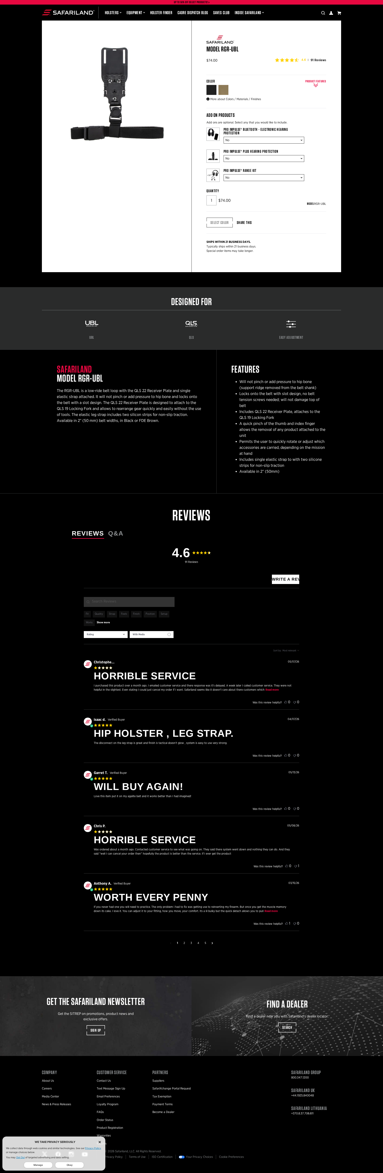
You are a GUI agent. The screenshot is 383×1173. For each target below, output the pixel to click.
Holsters (112, 12)
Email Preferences (108, 1096)
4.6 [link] (303, 60)
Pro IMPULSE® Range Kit (240, 170)
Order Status (105, 1120)
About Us (48, 1080)
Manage (38, 1164)
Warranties (104, 1135)
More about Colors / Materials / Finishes (235, 99)
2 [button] (184, 943)
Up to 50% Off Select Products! (191, 2)
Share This (244, 222)
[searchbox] (129, 602)
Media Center (50, 1096)
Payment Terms (162, 1104)
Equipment (134, 12)
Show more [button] (103, 622)
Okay (70, 1164)
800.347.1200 (300, 1077)
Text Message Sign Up (111, 1088)
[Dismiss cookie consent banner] (99, 1142)
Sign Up (96, 1030)
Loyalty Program (107, 1104)
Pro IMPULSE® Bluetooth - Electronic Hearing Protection (256, 131)
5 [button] (205, 943)
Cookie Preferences (231, 1157)
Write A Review (285, 579)
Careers (47, 1088)
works (89, 622)
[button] (170, 943)
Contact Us (104, 1080)
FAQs (100, 1112)
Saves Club (221, 12)
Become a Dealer (163, 1112)
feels (124, 614)
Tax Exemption (161, 1096)
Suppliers (158, 1080)
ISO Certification (162, 1157)
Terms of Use (137, 1157)
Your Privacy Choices (199, 1157)
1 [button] (177, 943)
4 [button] (198, 943)
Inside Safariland (248, 12)
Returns (102, 1143)
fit (87, 614)
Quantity (212, 190)
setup (164, 614)
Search (287, 1027)
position (150, 614)
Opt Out (20, 1157)
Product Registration (110, 1128)
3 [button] (191, 943)
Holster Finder (161, 12)
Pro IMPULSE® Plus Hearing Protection (251, 151)
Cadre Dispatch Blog (193, 12)
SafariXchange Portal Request (171, 1088)
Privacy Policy (93, 1148)
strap (112, 614)
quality (99, 614)
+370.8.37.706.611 (302, 1113)
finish (136, 614)
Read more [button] (272, 689)
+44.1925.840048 (302, 1095)
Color (211, 81)
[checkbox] (152, 634)
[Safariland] (68, 13)
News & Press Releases (56, 1104)
